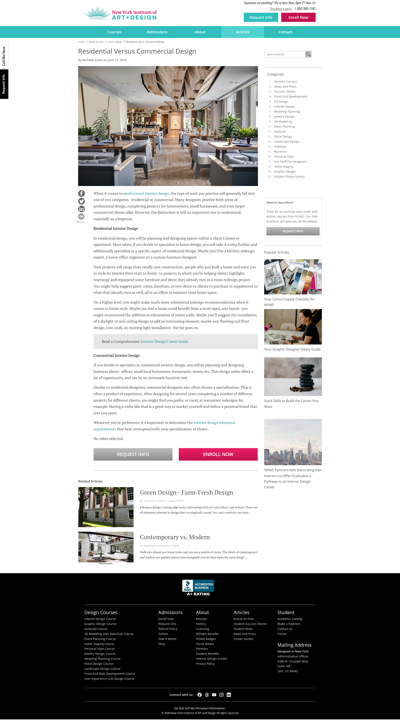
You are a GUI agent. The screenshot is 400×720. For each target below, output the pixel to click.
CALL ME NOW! (4, 55)
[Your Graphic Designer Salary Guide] (293, 326)
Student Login (281, 8)
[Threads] (207, 695)
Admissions (157, 31)
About (200, 31)
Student (286, 612)
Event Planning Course (100, 639)
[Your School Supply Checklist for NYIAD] (293, 276)
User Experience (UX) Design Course (109, 679)
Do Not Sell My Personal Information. (200, 708)
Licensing (202, 629)
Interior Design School (211, 659)
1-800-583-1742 (305, 8)
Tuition (163, 634)
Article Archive (244, 619)
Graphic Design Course (100, 624)
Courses (114, 31)
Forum (282, 634)
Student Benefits (207, 654)
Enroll (298, 17)
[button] (81, 193)
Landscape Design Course (102, 669)
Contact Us (285, 629)
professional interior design (146, 193)
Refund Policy (167, 629)
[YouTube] (214, 695)
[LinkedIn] (229, 695)
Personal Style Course (99, 649)
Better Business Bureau (199, 588)
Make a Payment (289, 624)
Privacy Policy (205, 664)
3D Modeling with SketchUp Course (109, 634)
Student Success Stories (250, 624)
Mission (201, 619)
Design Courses (100, 612)
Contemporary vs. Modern (175, 537)
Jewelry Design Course (99, 654)
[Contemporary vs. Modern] (106, 547)
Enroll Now (218, 454)
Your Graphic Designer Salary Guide (292, 349)
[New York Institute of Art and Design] (120, 13)
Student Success (285, 81)
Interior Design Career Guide (164, 341)
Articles (243, 31)
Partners (202, 649)
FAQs (161, 644)
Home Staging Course (99, 644)
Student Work (243, 629)
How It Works (167, 639)
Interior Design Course (100, 619)
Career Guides (244, 639)
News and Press (285, 86)
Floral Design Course (98, 664)
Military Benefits (207, 634)
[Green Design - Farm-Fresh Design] (106, 506)
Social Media (205, 644)
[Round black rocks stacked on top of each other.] (293, 376)
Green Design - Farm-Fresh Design (186, 492)
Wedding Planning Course (102, 659)
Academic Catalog (290, 619)
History (201, 624)
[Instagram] (221, 695)
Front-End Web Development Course (109, 674)
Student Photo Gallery (289, 176)
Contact (285, 31)
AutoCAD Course (95, 629)
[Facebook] (200, 695)
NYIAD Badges (206, 639)
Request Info (261, 17)
